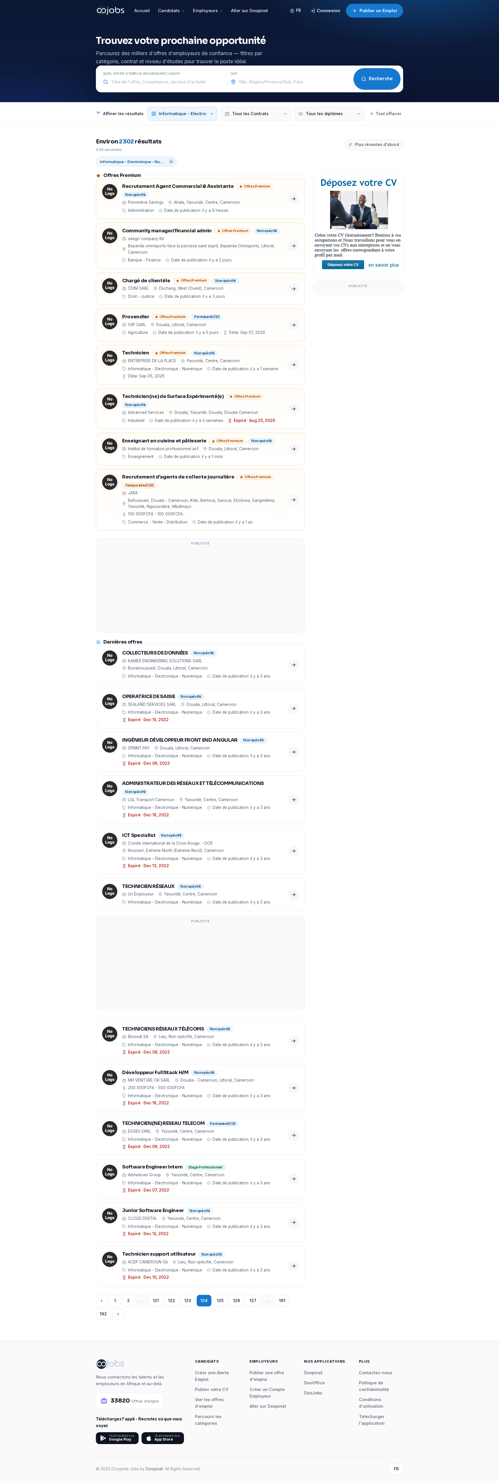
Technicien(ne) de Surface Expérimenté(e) (173, 396)
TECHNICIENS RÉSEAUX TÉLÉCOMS (163, 1029)
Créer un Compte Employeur (267, 1392)
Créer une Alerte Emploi (212, 1376)
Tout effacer (388, 113)
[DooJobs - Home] (110, 11)
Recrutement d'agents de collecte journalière (178, 477)
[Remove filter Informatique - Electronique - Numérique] (171, 161)
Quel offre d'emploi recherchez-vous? (141, 74)
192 (103, 1313)
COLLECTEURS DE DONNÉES (155, 653)
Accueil (142, 10)
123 (187, 1300)
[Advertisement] (200, 589)
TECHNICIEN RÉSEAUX (148, 886)
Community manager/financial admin (167, 231)
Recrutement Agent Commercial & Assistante (178, 186)
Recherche (381, 78)
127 (253, 1300)
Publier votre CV (211, 1389)
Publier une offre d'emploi (267, 1376)
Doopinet (313, 1372)
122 (171, 1300)
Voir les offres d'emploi (209, 1403)
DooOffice (314, 1382)
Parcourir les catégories (208, 1420)
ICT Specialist (138, 835)
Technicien (135, 353)
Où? (234, 74)
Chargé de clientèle (146, 281)
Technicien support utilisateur (159, 1254)
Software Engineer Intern (152, 1167)
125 (220, 1300)
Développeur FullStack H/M (155, 1073)
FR (298, 10)
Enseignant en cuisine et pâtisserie (164, 441)
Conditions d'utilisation (371, 1403)
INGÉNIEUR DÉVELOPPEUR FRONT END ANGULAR (180, 740)
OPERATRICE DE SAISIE (148, 697)
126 (236, 1300)
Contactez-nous (375, 1372)
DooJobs (313, 1392)
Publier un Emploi (378, 10)
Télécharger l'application (372, 1420)
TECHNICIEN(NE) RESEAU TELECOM (163, 1123)
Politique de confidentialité (374, 1386)
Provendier (135, 317)
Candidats (169, 10)
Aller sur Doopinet (249, 10)
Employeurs (205, 10)
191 (282, 1300)
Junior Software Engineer (153, 1210)
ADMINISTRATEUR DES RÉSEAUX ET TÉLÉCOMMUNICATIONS (193, 783)
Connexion (328, 10)
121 (156, 1300)
